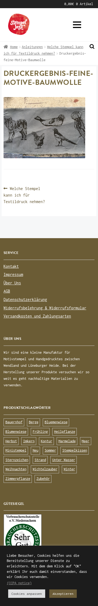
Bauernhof (14, 422)
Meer (85, 441)
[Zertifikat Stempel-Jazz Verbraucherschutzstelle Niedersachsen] (49, 539)
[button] (77, 24)
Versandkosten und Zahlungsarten (37, 316)
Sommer (50, 450)
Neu (35, 450)
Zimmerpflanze (17, 479)
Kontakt (11, 266)
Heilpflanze (64, 432)
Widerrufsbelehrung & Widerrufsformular (45, 308)
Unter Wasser (63, 460)
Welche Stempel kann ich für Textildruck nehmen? (24, 195)
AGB (6, 4)
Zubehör (43, 479)
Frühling (40, 432)
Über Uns (12, 283)
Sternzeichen (16, 460)
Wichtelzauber (45, 469)
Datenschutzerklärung (25, 299)
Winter (69, 469)
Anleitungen (32, 47)
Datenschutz (27, 4)
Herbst (11, 441)
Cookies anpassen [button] (26, 593)
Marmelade (67, 441)
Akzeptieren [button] (63, 593)
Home (14, 47)
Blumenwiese (15, 432)
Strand (40, 460)
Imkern (29, 441)
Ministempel (15, 450)
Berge (33, 422)
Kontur (46, 441)
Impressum (54, 4)
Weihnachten (15, 469)
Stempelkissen (74, 450)
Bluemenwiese (56, 422)
